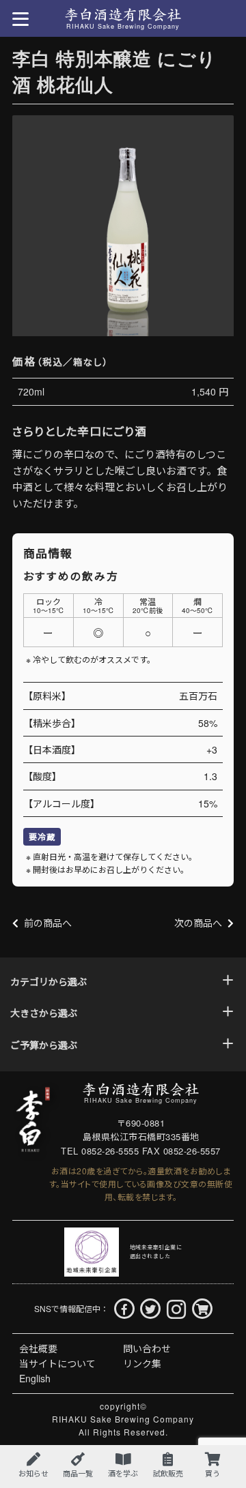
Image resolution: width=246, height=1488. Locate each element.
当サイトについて (57, 1363)
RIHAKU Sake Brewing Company (123, 1419)
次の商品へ (198, 922)
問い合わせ (147, 1348)
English (35, 1378)
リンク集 (142, 1363)
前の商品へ (48, 922)
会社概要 (38, 1348)
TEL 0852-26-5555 (100, 1150)
